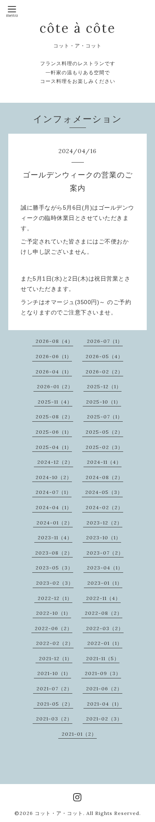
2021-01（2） (79, 734)
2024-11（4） (104, 462)
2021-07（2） (54, 688)
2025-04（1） (54, 447)
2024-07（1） (54, 492)
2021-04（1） (104, 704)
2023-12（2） (104, 523)
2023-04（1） (105, 568)
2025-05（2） (104, 432)
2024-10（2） (54, 477)
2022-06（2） (53, 628)
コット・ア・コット (59, 813)
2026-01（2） (55, 386)
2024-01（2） (54, 523)
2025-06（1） (54, 432)
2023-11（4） (55, 537)
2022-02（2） (55, 643)
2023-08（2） (54, 553)
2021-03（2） (54, 719)
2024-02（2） (104, 507)
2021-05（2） (55, 704)
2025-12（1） (104, 386)
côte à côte (78, 28)
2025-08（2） (54, 416)
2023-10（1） (103, 537)
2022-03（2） (105, 628)
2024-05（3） (104, 492)
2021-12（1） (55, 658)
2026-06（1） (54, 356)
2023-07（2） (105, 553)
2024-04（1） (54, 507)
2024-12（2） (55, 462)
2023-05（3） (54, 568)
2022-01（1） (104, 643)
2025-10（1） (103, 402)
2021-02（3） (104, 719)
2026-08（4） (54, 341)
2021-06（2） (104, 688)
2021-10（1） (54, 673)
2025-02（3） (104, 447)
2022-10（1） (53, 613)
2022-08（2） (103, 613)
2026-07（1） (105, 341)
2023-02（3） (55, 583)
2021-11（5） (102, 658)
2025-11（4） (55, 402)
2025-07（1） (105, 416)
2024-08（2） (104, 477)
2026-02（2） (104, 371)
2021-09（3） (103, 673)
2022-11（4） (103, 598)
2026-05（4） (104, 356)
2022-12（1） (55, 598)
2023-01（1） (104, 583)
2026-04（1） (54, 371)
